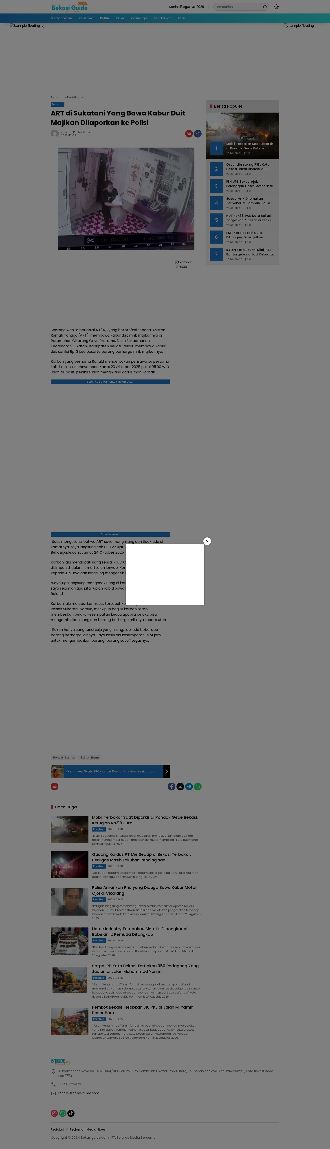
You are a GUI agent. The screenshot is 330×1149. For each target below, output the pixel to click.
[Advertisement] (165, 574)
